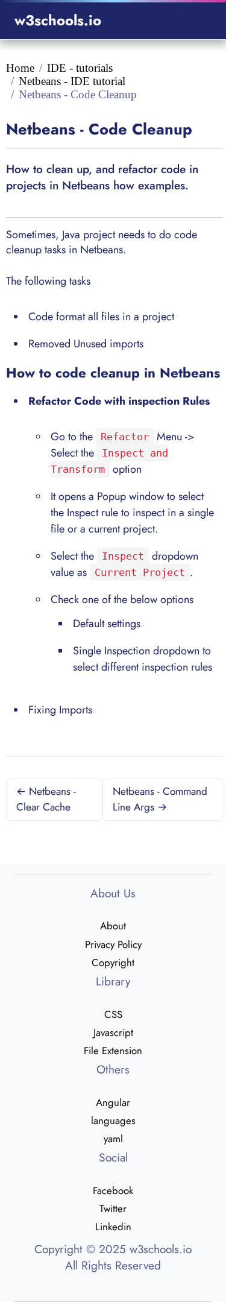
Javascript (113, 1032)
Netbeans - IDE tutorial (72, 81)
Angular (113, 1102)
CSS (113, 1014)
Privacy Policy (113, 944)
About (113, 925)
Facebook (113, 1190)
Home (20, 68)
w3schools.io (57, 20)
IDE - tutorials (80, 68)
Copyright (113, 962)
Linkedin (113, 1226)
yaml (113, 1138)
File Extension (113, 1050)
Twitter (113, 1208)
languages (113, 1120)
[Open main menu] (196, 21)
